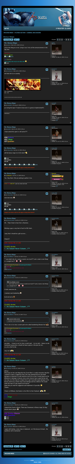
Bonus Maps (8, 37)
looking (53, 366)
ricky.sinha (54, 148)
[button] (58, 39)
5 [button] (68, 39)
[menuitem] (6, 28)
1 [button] (59, 39)
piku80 (53, 127)
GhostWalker (55, 254)
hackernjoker (55, 402)
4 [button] (66, 39)
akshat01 (54, 103)
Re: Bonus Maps (10, 43)
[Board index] (37, 17)
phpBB (31, 460)
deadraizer (54, 68)
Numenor (54, 173)
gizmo (53, 42)
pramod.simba (55, 218)
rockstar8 (54, 424)
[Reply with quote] (47, 43)
